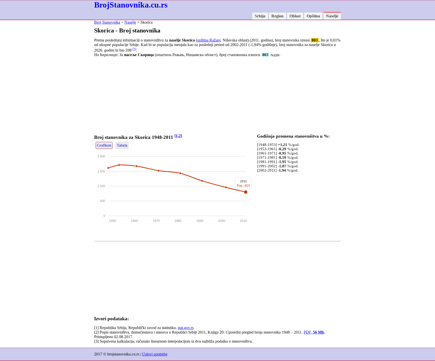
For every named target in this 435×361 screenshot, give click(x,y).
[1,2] (178, 136)
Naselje (332, 16)
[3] (134, 49)
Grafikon (104, 145)
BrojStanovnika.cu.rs (130, 4)
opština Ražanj (209, 40)
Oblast (295, 16)
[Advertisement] (217, 96)
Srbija (260, 16)
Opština (313, 16)
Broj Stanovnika (107, 22)
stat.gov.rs (186, 328)
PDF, (314, 332)
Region (277, 16)
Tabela (122, 145)
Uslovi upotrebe (154, 354)
